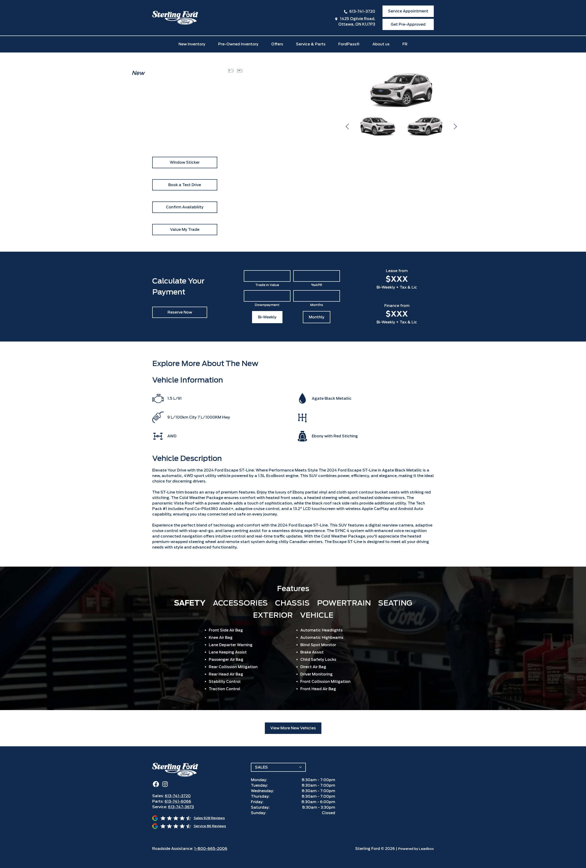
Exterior (273, 615)
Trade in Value (267, 285)
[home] (175, 18)
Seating (395, 602)
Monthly (316, 317)
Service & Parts (311, 44)
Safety (190, 602)
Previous (347, 126)
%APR (316, 285)
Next (455, 126)
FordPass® (349, 44)
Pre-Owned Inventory (238, 44)
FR (404, 44)
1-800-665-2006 (210, 848)
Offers (277, 44)
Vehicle (316, 615)
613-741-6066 (178, 801)
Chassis (292, 602)
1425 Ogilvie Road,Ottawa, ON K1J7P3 (356, 21)
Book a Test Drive (184, 185)
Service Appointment (408, 11)
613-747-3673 (181, 807)
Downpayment (267, 305)
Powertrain (344, 602)
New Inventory (192, 44)
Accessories (240, 602)
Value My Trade (184, 229)
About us (381, 44)
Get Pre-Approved (408, 24)
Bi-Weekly (267, 317)
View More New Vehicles (293, 728)
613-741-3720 (362, 11)
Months (316, 305)
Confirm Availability (184, 207)
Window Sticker (185, 162)
